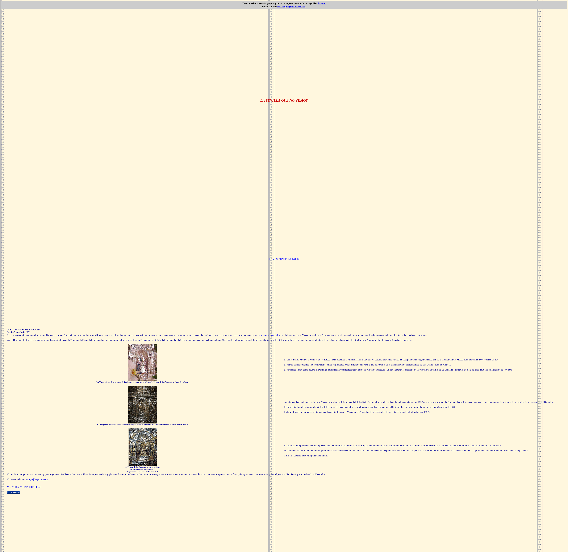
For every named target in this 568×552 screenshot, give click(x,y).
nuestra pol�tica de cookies (291, 6)
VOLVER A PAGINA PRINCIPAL (24, 487)
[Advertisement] (284, 530)
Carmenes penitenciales (269, 335)
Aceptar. (322, 3)
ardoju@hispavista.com (37, 479)
